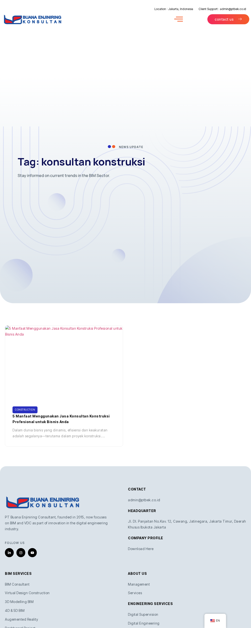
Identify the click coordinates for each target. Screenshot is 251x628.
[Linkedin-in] (9, 552)
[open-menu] (179, 19)
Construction (25, 409)
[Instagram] (20, 552)
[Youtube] (32, 552)
